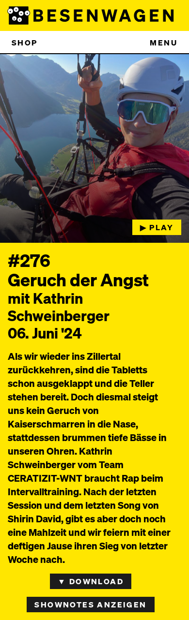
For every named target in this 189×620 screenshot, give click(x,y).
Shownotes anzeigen (90, 604)
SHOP (25, 42)
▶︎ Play (156, 227)
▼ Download (91, 581)
